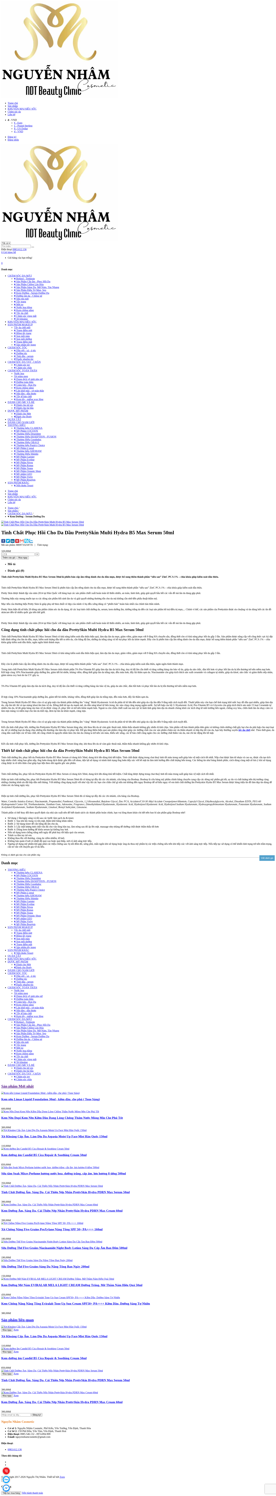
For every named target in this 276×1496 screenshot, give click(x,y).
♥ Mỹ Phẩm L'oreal (24, 892)
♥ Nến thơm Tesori (23, 953)
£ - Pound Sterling (23, 125)
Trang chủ (13, 103)
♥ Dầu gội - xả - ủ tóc (25, 976)
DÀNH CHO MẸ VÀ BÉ (21, 1065)
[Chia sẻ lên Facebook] (3, 541)
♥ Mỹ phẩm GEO (23, 918)
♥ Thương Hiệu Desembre (27, 878)
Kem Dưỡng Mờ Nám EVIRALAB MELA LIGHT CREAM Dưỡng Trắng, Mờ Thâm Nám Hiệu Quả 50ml (71, 1285)
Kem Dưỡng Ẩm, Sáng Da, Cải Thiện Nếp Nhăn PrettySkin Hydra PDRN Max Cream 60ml (62, 1210)
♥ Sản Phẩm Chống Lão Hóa (29, 1027)
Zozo (62, 1477)
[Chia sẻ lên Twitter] (8, 541)
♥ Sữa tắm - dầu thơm (25, 1010)
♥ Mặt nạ (18, 1047)
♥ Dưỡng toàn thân (23, 999)
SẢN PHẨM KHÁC (18, 950)
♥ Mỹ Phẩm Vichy (23, 921)
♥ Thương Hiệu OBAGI (26, 887)
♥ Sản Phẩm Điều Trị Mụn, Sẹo (30, 1033)
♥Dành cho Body (23, 967)
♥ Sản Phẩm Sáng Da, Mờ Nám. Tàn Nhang (36, 1030)
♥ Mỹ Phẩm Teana (23, 912)
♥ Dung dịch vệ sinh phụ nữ (28, 996)
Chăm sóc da (14, 111)
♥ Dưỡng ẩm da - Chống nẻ (28, 1039)
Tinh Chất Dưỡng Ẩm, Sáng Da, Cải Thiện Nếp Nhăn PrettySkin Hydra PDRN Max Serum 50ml (65, 1192)
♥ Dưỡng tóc (20, 979)
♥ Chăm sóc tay (22, 1076)
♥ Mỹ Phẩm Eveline (24, 904)
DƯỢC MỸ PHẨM (18, 961)
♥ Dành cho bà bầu (24, 1070)
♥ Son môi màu (22, 938)
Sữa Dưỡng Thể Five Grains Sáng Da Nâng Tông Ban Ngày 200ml (45, 1266)
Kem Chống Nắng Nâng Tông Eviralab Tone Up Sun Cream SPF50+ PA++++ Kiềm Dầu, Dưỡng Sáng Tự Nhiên (75, 1303)
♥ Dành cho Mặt (22, 964)
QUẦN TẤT (14, 956)
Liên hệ (11, 114)
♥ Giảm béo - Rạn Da (25, 1002)
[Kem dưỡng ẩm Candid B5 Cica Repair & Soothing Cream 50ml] (35, 1348)
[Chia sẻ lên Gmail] (22, 541)
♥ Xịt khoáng (21, 1062)
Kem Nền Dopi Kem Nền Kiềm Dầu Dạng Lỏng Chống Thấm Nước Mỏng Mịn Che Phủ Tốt (62, 1117)
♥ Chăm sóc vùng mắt (25, 1059)
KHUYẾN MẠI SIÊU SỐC (22, 108)
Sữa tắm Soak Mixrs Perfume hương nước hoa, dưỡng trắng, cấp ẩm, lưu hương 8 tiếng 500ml (63, 1173)
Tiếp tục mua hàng (11, 1493)
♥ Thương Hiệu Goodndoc (27, 884)
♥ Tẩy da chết (21, 1056)
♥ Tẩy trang (20, 1045)
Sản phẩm (13, 106)
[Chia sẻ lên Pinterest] (17, 541)
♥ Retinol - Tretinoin (24, 1022)
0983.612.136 (19, 249)
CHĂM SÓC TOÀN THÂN (22, 987)
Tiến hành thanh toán (32, 1493)
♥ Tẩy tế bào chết (23, 1013)
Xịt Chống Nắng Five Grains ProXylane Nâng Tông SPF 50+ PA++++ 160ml (52, 1229)
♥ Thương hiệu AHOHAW (28, 895)
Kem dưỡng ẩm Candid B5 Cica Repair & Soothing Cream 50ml (44, 1155)
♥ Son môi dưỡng (23, 941)
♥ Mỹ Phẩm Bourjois (24, 924)
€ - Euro (18, 122)
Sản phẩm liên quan (17, 1320)
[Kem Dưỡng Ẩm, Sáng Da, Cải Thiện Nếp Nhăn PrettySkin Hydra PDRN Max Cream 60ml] (49, 1392)
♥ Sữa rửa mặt (21, 1042)
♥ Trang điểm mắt (23, 944)
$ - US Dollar (21, 128)
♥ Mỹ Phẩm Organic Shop (27, 915)
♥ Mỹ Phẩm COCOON (26, 875)
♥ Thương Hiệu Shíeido (26, 898)
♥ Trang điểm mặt (23, 933)
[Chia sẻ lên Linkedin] (13, 541)
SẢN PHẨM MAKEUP (20, 927)
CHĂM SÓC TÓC (17, 973)
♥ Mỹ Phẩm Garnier (24, 901)
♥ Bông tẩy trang (22, 935)
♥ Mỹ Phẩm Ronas (23, 910)
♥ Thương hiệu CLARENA (28, 872)
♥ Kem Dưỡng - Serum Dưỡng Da (31, 1036)
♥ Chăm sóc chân (23, 1079)
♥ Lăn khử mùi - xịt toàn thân (29, 1007)
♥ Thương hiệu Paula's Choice (29, 889)
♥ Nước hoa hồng (23, 1050)
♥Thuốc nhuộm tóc (24, 984)
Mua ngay (7, 1330)
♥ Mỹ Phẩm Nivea (23, 907)
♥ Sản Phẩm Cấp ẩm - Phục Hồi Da (32, 1025)
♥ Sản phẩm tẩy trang (25, 947)
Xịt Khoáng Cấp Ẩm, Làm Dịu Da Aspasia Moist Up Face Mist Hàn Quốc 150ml (54, 1136)
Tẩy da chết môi (22, 930)
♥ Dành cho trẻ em (23, 1068)
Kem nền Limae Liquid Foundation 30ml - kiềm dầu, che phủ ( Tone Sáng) (50, 1099)
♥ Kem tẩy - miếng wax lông (28, 1016)
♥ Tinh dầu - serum (23, 981)
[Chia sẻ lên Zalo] (31, 541)
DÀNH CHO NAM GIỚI (21, 970)
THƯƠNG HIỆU (17, 869)
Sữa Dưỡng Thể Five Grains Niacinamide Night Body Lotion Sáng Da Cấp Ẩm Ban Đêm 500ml (64, 1248)
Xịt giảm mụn (21, 993)
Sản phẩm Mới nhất (17, 1086)
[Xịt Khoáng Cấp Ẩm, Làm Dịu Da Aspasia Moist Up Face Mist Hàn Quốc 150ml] (44, 1326)
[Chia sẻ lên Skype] (26, 541)
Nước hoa (19, 990)
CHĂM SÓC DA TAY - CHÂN (24, 1073)
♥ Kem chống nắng (24, 1004)
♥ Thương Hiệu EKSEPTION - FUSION (35, 881)
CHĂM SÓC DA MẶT (20, 1019)
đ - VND (18, 131)
